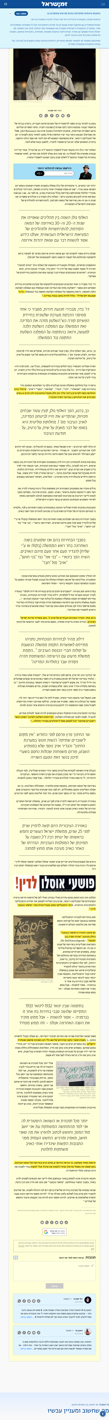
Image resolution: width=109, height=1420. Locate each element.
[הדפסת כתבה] (40, 116)
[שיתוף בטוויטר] (57, 116)
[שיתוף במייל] (63, 116)
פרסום (55, 1286)
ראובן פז (79, 1330)
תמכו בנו (21, 13)
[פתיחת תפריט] (5, 4)
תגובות (66, 1299)
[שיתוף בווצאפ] (46, 116)
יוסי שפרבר (52, 110)
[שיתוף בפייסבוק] (51, 116)
